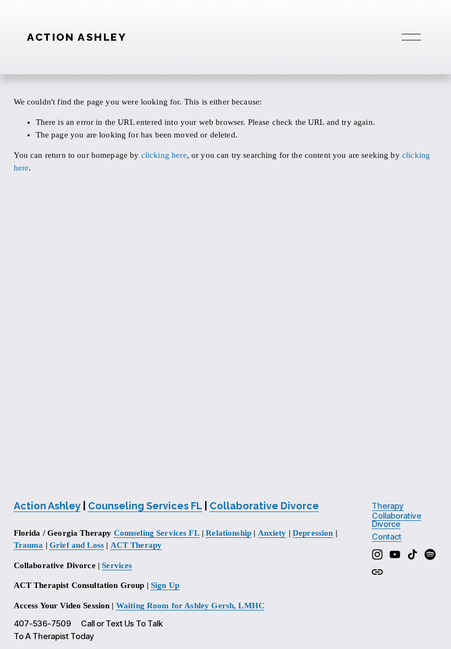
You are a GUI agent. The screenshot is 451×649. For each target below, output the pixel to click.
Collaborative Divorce (396, 520)
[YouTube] (394, 554)
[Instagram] (377, 554)
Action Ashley (77, 37)
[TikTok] (412, 554)
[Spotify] (430, 554)
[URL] (377, 572)
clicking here (164, 155)
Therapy (388, 506)
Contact (387, 537)
